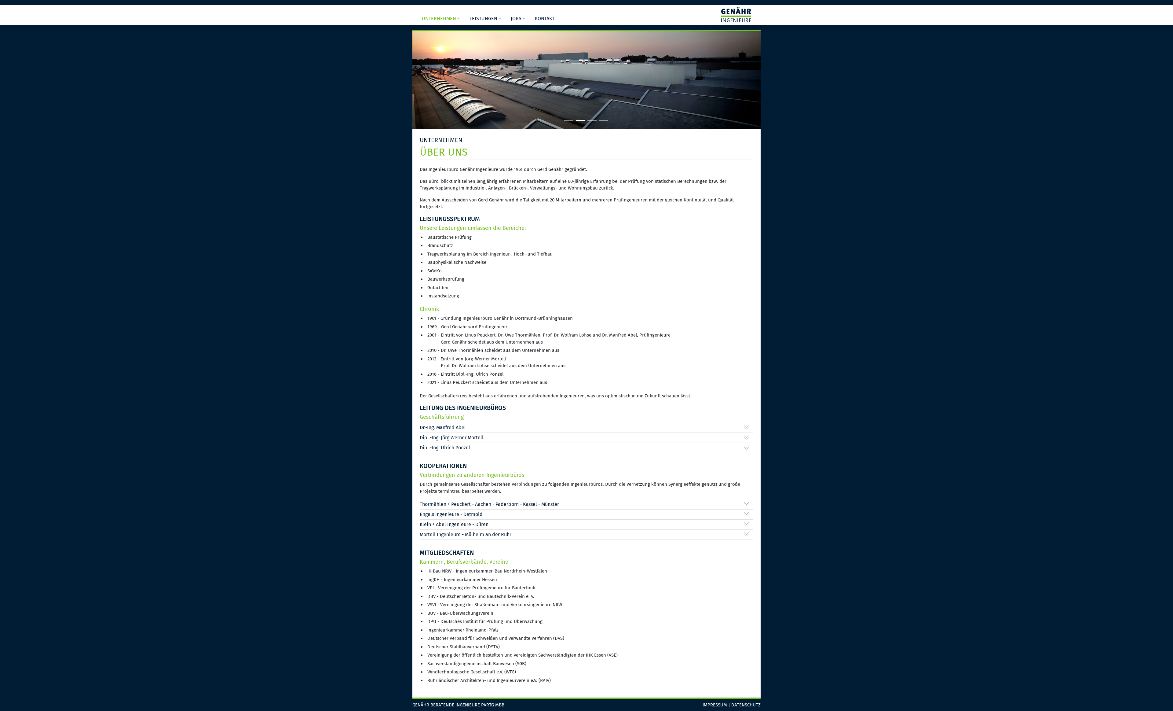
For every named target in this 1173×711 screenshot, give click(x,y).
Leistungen (483, 18)
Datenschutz (746, 705)
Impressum (715, 705)
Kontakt (544, 18)
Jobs (516, 18)
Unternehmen (439, 18)
